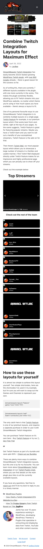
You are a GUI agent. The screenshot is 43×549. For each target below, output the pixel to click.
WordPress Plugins (14, 494)
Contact (32, 538)
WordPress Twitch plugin (13, 77)
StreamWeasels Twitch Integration (17, 72)
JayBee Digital (34, 546)
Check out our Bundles (27, 454)
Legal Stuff (21, 542)
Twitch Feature (9, 119)
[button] (5, 196)
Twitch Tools (12, 538)
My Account (23, 538)
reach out (7, 486)
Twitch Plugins (24, 470)
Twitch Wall (18, 146)
